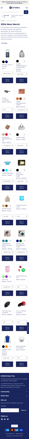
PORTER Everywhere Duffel (19, 174)
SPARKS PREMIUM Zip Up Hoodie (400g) (21, 65)
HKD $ (13, 426)
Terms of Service (10, 433)
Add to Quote (7, 80)
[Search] (26, 12)
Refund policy (19, 433)
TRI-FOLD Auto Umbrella (6, 311)
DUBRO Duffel (20, 137)
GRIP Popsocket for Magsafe (21, 347)
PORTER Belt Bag (7, 173)
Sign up (23, 410)
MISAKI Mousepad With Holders (21, 103)
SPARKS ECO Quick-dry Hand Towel (7, 245)
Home (3, 20)
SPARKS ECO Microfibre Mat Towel (20, 245)
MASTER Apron (6, 208)
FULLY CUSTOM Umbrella (21, 311)
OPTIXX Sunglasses (5, 99)
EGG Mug (5, 279)
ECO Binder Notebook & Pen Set (7, 139)
